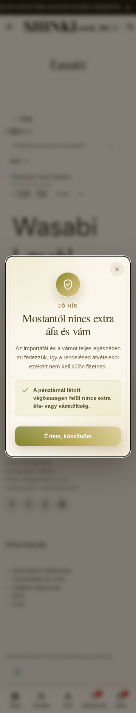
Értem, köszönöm (67, 436)
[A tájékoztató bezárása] (117, 269)
